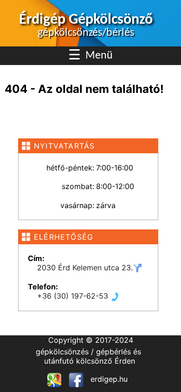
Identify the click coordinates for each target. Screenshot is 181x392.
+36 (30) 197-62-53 (73, 296)
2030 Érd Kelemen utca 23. (85, 267)
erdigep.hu (108, 379)
